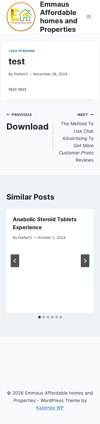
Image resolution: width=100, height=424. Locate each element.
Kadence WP (50, 407)
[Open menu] (89, 17)
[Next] (85, 260)
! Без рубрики (22, 51)
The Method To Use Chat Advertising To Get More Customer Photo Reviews (76, 137)
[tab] (39, 317)
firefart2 (21, 74)
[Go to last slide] (15, 260)
